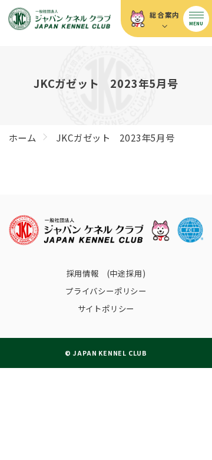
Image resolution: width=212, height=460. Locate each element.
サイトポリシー (106, 308)
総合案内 (165, 14)
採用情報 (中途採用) (106, 273)
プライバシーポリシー (106, 291)
